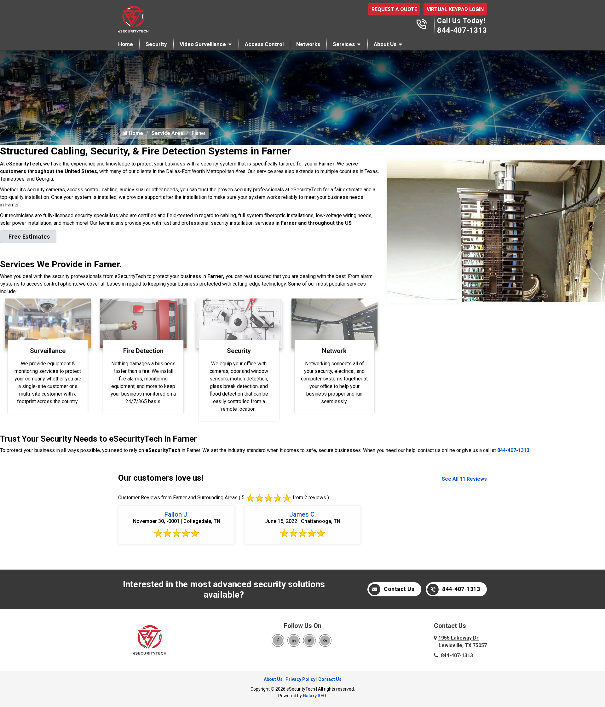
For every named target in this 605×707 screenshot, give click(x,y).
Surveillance (48, 351)
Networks (308, 44)
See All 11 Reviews (464, 479)
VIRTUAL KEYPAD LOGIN (455, 9)
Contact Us (399, 589)
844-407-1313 (462, 30)
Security (156, 44)
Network (334, 351)
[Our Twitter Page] (309, 640)
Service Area (167, 133)
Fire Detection (143, 351)
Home (125, 44)
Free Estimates (29, 236)
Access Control (264, 44)
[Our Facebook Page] (278, 640)
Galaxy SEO (314, 695)
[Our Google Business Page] (325, 640)
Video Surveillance (203, 44)
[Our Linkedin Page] (293, 640)
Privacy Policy (300, 679)
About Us (385, 44)
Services (344, 44)
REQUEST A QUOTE (394, 9)
